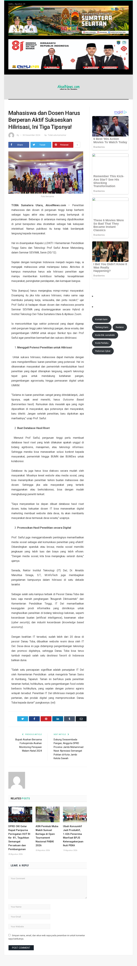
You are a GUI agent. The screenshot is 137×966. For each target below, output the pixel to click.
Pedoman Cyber (102, 351)
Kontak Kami (101, 319)
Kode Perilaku (101, 343)
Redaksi (120, 327)
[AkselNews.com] (68, 86)
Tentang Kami (101, 327)
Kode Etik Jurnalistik (105, 335)
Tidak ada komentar (57, 135)
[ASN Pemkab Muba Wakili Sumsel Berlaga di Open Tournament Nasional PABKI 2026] (47, 814)
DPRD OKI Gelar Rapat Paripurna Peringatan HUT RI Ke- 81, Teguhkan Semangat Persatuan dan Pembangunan (19, 838)
